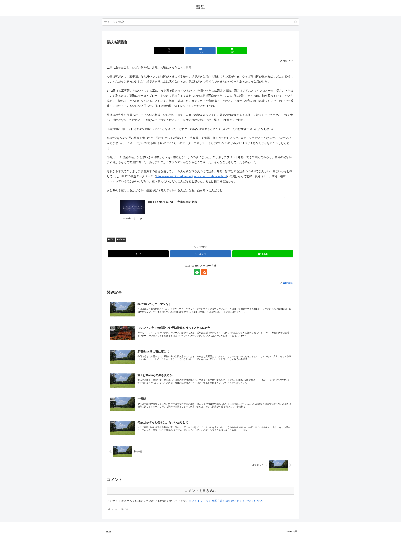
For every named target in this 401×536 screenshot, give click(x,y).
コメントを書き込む (201, 491)
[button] (295, 22)
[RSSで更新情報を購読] (204, 272)
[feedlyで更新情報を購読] (197, 272)
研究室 (122, 239)
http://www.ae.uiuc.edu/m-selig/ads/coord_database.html (191, 176)
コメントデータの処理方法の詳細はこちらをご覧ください (225, 500)
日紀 (112, 239)
